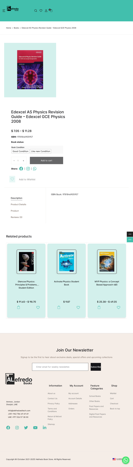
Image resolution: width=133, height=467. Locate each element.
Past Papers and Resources (96, 407)
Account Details (75, 398)
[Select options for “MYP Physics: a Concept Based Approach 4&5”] (98, 307)
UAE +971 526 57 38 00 (18, 417)
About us (51, 393)
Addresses (72, 403)
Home (8, 28)
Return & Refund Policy (55, 417)
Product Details (18, 204)
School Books (95, 396)
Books (16, 28)
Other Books (94, 401)
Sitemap (51, 424)
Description (16, 198)
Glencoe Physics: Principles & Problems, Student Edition (26, 284)
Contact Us (52, 398)
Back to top (115, 408)
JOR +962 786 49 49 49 (18, 414)
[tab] (25, 198)
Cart (112, 398)
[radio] (20, 151)
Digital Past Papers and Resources (97, 415)
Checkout (114, 403)
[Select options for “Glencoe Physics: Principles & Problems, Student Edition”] (17, 307)
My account (73, 393)
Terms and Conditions (52, 409)
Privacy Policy (54, 403)
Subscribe (96, 367)
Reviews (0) (16, 217)
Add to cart (46, 160)
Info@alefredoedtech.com (19, 410)
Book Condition (17, 147)
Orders (71, 408)
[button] (4, 11)
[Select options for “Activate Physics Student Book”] (58, 307)
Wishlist (113, 393)
